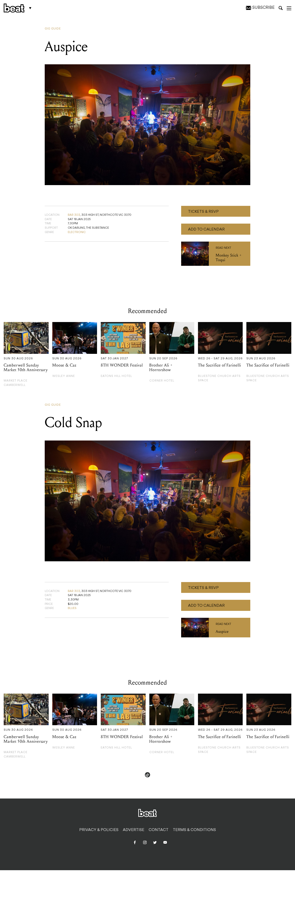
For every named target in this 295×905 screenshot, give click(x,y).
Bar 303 (74, 215)
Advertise (133, 830)
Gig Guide (53, 28)
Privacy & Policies (98, 830)
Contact (158, 830)
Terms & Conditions (194, 830)
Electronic (77, 232)
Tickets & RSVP (203, 212)
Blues (72, 608)
